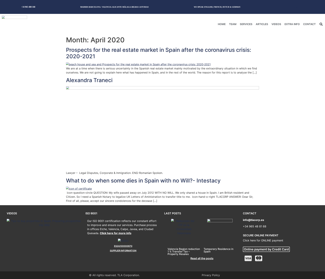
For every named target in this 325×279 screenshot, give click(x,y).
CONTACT (309, 24)
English (294, 6)
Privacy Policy (211, 275)
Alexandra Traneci (89, 80)
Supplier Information (123, 250)
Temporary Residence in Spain (218, 250)
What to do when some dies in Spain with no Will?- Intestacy (143, 180)
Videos (276, 24)
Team (232, 24)
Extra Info (292, 24)
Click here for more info (115, 233)
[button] (321, 24)
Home (222, 24)
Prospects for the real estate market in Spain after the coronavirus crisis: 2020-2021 (158, 53)
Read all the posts (201, 258)
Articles (262, 24)
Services (246, 24)
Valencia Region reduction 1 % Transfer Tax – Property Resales (184, 251)
